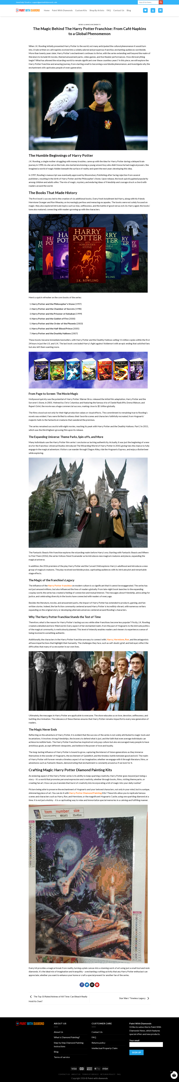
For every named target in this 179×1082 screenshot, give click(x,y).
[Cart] (160, 10)
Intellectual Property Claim (104, 1048)
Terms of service (62, 1057)
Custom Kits (81, 10)
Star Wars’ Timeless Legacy (132, 998)
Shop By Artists (97, 10)
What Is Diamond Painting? (67, 1037)
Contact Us (118, 10)
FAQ (109, 10)
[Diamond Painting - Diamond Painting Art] (28, 10)
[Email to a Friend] (92, 984)
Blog (129, 10)
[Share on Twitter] (87, 984)
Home (47, 10)
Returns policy (98, 1042)
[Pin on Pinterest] (97, 984)
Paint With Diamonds (62, 10)
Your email (134, 1040)
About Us (58, 1032)
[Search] (161, 2)
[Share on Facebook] (82, 984)
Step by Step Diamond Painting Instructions (68, 1044)
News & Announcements (89, 24)
